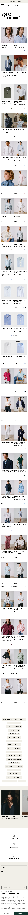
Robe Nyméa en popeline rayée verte (20, 130)
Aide (2, 871)
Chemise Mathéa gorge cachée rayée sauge (20, 667)
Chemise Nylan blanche (20, 74)
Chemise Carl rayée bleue (6, 273)
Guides (3, 867)
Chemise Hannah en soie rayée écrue (7, 415)
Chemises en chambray (14, 726)
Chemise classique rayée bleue (7, 302)
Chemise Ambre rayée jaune (6, 245)
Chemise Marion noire (6, 666)
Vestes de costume (14, 773)
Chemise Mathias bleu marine (6, 131)
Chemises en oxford (14, 723)
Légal (2, 878)
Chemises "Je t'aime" (8, 816)
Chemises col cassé (14, 748)
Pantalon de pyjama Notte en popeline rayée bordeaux (7, 552)
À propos (3, 875)
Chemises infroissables (14, 741)
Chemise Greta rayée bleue (6, 188)
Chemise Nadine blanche (7, 159)
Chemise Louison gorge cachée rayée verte (20, 245)
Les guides (21, 781)
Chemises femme (20, 719)
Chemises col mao (14, 762)
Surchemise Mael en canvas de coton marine (7, 497)
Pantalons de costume (14, 777)
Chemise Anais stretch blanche (20, 696)
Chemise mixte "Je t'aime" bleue (20, 46)
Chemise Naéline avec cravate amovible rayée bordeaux (7, 638)
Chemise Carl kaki (6, 102)
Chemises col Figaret (14, 752)
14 (23, 709)
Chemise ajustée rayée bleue (6, 330)
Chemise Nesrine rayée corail (19, 638)
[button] (2, 5)
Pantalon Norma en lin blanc (7, 443)
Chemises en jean (14, 730)
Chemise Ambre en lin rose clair (19, 188)
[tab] (18, 99)
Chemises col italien (14, 755)
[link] (14, 1)
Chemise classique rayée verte (20, 273)
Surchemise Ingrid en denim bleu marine (19, 444)
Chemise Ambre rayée (6, 525)
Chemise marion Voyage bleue (20, 160)
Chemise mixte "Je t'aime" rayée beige (7, 46)
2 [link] (8, 709)
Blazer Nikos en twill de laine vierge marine (7, 471)
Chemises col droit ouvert (14, 766)
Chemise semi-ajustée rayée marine (19, 302)
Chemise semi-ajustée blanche (6, 358)
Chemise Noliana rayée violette (6, 217)
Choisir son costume (9, 781)
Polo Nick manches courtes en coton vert (20, 471)
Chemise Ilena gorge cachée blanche (19, 581)
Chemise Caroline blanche (18, 610)
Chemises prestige (14, 737)
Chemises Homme (8, 719)
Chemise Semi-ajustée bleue (19, 358)
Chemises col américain (14, 759)
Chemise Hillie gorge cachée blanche (6, 697)
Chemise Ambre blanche (7, 609)
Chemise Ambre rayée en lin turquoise (20, 386)
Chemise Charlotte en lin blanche (19, 216)
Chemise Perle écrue (19, 552)
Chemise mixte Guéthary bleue (7, 74)
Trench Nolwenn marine (20, 413)
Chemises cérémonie (14, 770)
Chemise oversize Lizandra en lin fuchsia (7, 386)
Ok (25, 887)
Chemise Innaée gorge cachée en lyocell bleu (7, 581)
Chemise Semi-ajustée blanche (19, 103)
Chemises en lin (14, 733)
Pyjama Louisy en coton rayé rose (20, 525)
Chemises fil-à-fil (14, 744)
